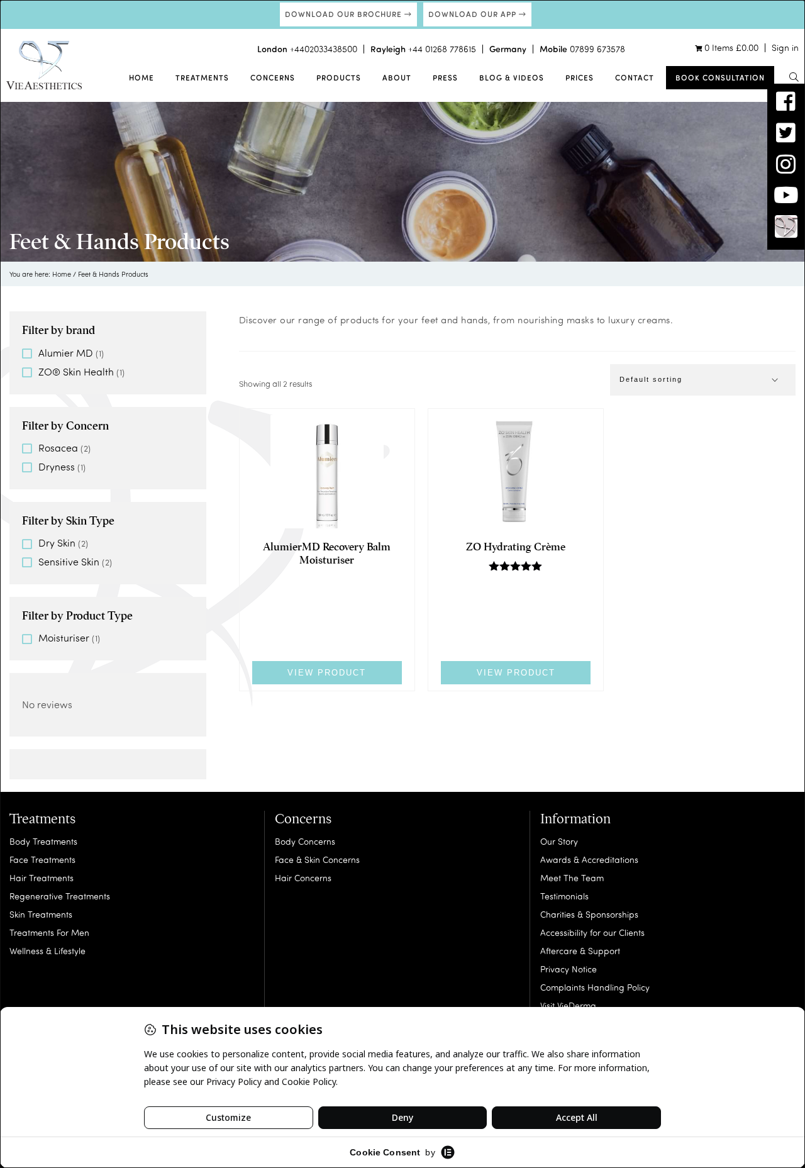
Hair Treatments (41, 878)
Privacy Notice (568, 969)
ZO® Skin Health (76, 371)
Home (141, 77)
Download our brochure (344, 14)
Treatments (202, 77)
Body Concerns (305, 841)
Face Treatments (42, 859)
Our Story (559, 841)
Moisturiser (63, 637)
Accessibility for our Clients (592, 932)
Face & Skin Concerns (317, 859)
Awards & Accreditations (589, 859)
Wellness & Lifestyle (47, 951)
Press (445, 77)
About (396, 77)
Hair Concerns (303, 878)
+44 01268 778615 (442, 49)
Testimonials (564, 896)
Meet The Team (572, 878)
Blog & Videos (511, 77)
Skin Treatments (40, 914)
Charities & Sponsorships (589, 914)
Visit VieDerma (568, 1005)
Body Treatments (43, 841)
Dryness (56, 466)
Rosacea (58, 447)
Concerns (272, 77)
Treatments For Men (49, 932)
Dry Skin (56, 542)
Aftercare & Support (580, 951)
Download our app (473, 14)
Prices (579, 77)
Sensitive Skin (68, 561)
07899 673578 (597, 49)
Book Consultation (720, 77)
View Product (326, 672)
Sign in (785, 47)
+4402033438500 (323, 49)
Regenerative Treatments (59, 896)
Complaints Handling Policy (595, 987)
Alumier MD (65, 352)
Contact (634, 77)
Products (338, 77)
